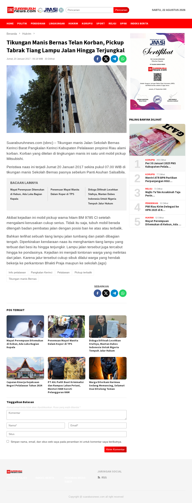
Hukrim (149, 218)
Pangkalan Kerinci (41, 272)
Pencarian (121, 9)
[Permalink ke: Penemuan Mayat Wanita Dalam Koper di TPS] (66, 326)
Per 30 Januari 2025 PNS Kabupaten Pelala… (160, 165)
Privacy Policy (17, 478)
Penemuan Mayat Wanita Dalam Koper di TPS (63, 342)
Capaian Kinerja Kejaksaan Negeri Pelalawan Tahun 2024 (24, 383)
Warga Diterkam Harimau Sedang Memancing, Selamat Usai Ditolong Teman (107, 385)
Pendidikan (151, 203)
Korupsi (150, 160)
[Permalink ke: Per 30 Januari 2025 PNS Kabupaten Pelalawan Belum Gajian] (157, 140)
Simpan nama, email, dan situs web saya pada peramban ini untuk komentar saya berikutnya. (66, 441)
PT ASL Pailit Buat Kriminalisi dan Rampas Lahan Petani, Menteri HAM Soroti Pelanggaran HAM (66, 387)
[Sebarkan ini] (97, 59)
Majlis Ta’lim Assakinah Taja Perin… (162, 193)
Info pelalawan (17, 272)
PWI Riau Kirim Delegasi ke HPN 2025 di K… (162, 208)
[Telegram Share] (114, 59)
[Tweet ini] (106, 59)
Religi (148, 189)
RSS (104, 477)
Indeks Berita (44, 478)
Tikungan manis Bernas (23, 278)
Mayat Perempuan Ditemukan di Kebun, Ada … (163, 222)
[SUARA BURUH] (36, 9)
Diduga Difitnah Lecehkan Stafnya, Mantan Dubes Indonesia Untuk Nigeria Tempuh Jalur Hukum (105, 345)
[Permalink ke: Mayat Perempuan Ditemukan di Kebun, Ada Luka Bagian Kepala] (25, 326)
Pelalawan (63, 272)
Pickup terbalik (83, 272)
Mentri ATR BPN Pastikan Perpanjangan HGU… (161, 179)
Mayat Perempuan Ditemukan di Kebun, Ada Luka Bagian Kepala (27, 194)
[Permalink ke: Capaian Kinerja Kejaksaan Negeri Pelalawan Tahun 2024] (25, 368)
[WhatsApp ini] (123, 59)
